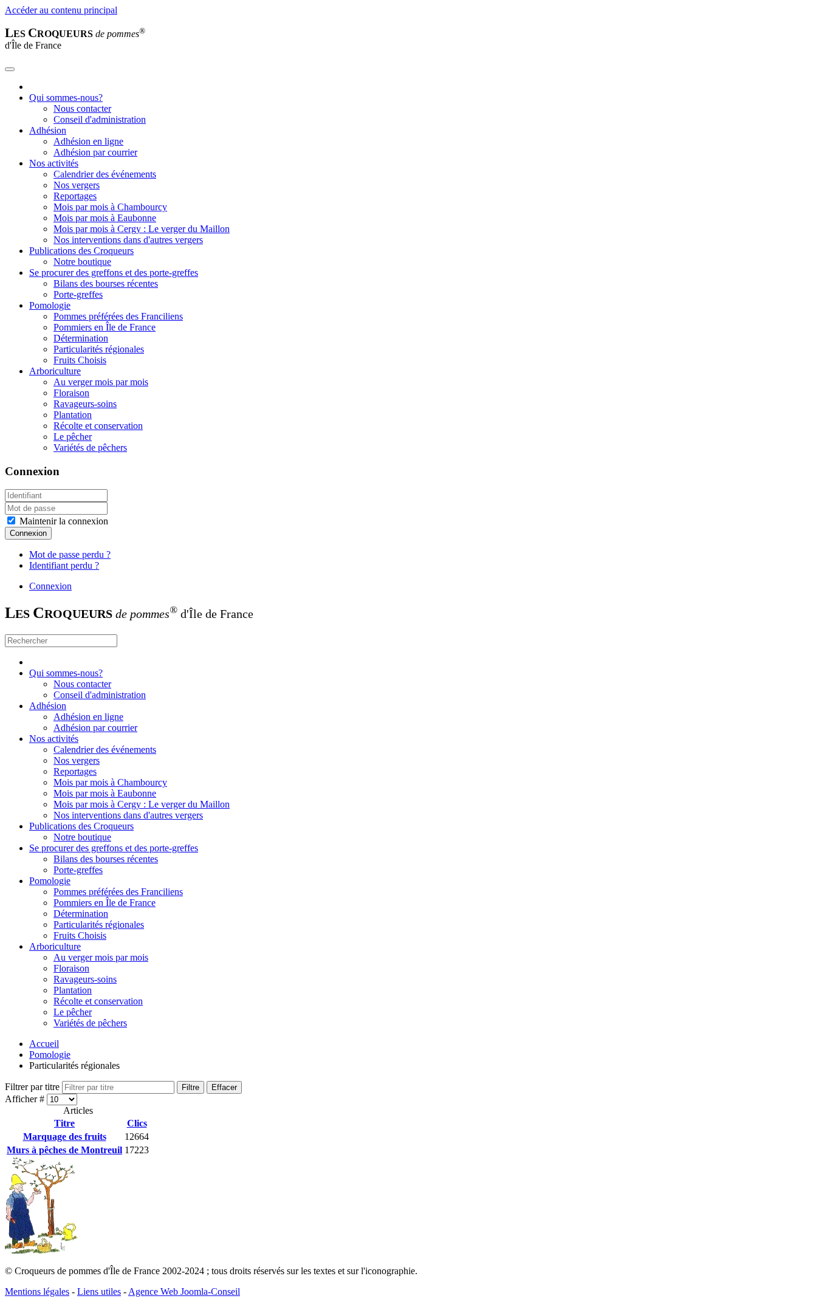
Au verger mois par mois (100, 382)
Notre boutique (82, 261)
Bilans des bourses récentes (105, 283)
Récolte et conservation (98, 425)
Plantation (72, 415)
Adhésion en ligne (88, 141)
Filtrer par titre (33, 1087)
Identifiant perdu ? (64, 565)
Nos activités (53, 163)
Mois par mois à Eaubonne (104, 218)
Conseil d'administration (99, 119)
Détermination (80, 338)
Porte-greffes (78, 294)
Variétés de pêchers (90, 447)
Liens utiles (99, 1291)
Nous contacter (82, 108)
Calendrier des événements (104, 174)
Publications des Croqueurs (81, 250)
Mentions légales (37, 1291)
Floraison (71, 393)
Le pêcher (72, 436)
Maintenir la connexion (62, 521)
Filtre (190, 1087)
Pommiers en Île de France (104, 327)
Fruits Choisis (79, 360)
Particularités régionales (98, 349)
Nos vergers (76, 185)
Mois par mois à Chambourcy (110, 207)
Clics (137, 1123)
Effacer (224, 1087)
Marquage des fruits (64, 1136)
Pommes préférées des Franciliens (118, 316)
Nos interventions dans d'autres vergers (128, 240)
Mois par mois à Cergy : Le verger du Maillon (141, 229)
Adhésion (47, 130)
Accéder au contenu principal (61, 10)
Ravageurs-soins (85, 404)
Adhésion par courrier (95, 152)
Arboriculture (55, 371)
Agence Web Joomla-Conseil (184, 1291)
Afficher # (26, 1099)
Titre (64, 1123)
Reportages (75, 196)
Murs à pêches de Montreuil (64, 1150)
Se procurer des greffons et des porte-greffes (113, 272)
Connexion (28, 533)
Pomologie (49, 305)
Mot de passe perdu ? (70, 554)
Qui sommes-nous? (66, 97)
